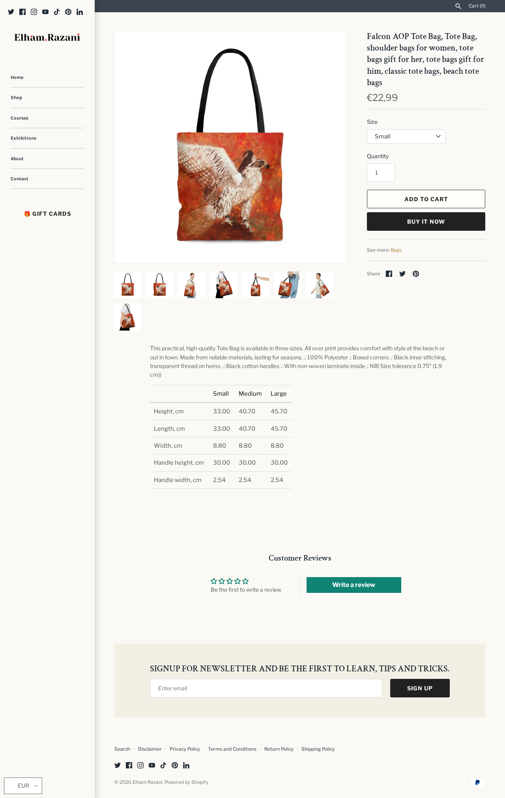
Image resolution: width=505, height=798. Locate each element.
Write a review (353, 585)
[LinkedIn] (80, 12)
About (17, 158)
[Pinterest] (68, 12)
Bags (396, 250)
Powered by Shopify (186, 782)
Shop (16, 97)
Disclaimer (150, 749)
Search (122, 749)
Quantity (378, 156)
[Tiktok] (57, 12)
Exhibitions (23, 138)
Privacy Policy (185, 749)
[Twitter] (11, 12)
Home (17, 77)
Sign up (420, 688)
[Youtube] (45, 12)
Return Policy (279, 749)
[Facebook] (22, 12)
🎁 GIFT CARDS (47, 213)
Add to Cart (426, 199)
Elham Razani (148, 782)
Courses (19, 118)
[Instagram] (34, 12)
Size (372, 121)
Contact (19, 178)
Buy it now (426, 221)
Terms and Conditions (232, 749)
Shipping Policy (318, 749)
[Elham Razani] (47, 38)
